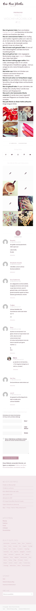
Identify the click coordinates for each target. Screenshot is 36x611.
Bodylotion (28, 543)
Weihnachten (13, 565)
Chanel (9, 546)
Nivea (30, 557)
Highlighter (22, 551)
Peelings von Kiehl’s (9, 32)
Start (4, 579)
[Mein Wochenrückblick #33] (25, 188)
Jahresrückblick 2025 (7, 494)
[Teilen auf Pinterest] (24, 154)
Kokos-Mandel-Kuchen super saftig (11, 491)
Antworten (12, 255)
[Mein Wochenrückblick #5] (10, 218)
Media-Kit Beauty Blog (8, 582)
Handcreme (6, 551)
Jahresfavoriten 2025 (7, 498)
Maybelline (5, 557)
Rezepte (5, 562)
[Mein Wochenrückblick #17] (25, 203)
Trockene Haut (26, 562)
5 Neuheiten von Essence (8, 488)
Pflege (14, 560)
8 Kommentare (23, 143)
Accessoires (13, 543)
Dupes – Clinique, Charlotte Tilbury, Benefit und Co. (14, 507)
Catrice (5, 546)
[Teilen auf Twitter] (12, 154)
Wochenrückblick (26, 565)
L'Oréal (5, 554)
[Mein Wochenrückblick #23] (25, 173)
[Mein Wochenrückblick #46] (10, 188)
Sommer (10, 562)
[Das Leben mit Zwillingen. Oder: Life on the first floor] (10, 203)
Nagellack (16, 557)
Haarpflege (26, 549)
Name (26, 421)
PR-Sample (20, 560)
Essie (10, 549)
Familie (14, 549)
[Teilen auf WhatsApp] (18, 154)
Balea (19, 543)
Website (26, 433)
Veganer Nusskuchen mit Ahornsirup (11, 504)
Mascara (27, 554)
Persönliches (18, 12)
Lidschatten (11, 554)
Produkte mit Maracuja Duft (9, 485)
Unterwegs (5, 565)
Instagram (22, 56)
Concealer (15, 546)
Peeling (10, 560)
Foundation (20, 549)
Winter (19, 565)
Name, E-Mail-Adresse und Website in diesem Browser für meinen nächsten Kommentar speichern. (16, 440)
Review (26, 560)
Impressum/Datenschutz (9, 584)
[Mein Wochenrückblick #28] (10, 173)
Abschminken (6, 543)
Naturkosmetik (23, 557)
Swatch (15, 562)
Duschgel (30, 546)
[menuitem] (4, 608)
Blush (23, 543)
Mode (11, 557)
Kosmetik (28, 551)
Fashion (5, 523)
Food (4, 525)
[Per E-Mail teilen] (30, 154)
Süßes (20, 562)
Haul (11, 551)
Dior (20, 546)
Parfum (5, 560)
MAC (23, 554)
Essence (5, 549)
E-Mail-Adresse (26, 427)
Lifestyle (5, 528)
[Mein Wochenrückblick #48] (25, 218)
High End (16, 551)
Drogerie (25, 546)
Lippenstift (17, 554)
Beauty (5, 521)
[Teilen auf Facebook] (6, 154)
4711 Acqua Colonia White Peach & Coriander (13, 501)
